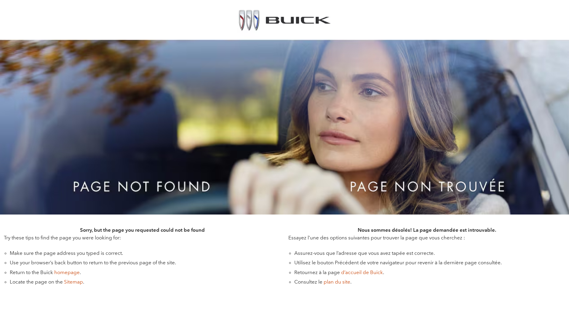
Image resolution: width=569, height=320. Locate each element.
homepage (67, 272)
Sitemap (73, 282)
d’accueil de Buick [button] (362, 272)
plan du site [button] (337, 282)
